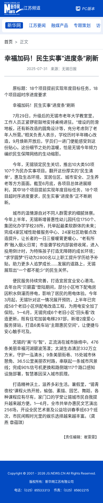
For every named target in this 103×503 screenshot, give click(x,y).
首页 (8, 41)
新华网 (14, 25)
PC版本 (88, 8)
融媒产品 (59, 25)
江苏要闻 (37, 25)
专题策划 (82, 25)
